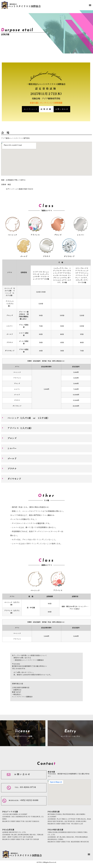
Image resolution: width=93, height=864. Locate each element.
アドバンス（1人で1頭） (20, 428)
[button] (90, 5)
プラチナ (46, 256)
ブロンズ (57, 235)
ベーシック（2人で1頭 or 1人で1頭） (28, 418)
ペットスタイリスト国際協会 (24, 5)
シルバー (80, 235)
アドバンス (35, 235)
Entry (70, 731)
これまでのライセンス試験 (22, 736)
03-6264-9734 (25, 787)
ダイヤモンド (69, 256)
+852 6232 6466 (23, 800)
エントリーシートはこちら (70, 736)
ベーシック (12, 235)
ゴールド (23, 256)
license (22, 731)
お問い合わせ (22, 774)
